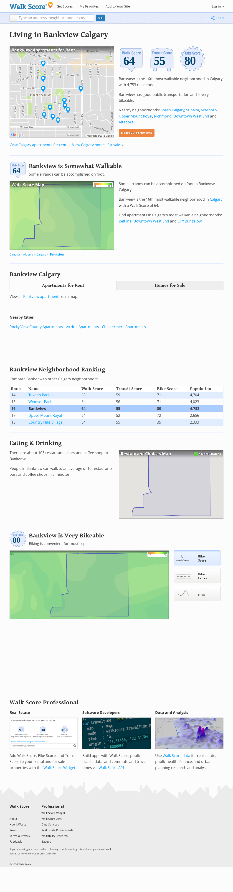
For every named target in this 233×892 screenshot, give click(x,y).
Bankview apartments (41, 296)
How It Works (18, 824)
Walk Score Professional (44, 702)
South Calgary (172, 110)
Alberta (28, 254)
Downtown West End (191, 116)
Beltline (125, 221)
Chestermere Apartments (124, 327)
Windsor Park (40, 402)
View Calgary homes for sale (96, 145)
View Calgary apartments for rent (38, 145)
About (13, 818)
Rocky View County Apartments (36, 327)
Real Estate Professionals (57, 830)
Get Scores (65, 6)
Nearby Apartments (136, 133)
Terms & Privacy (20, 836)
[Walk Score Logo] (31, 5)
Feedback (16, 841)
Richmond (163, 116)
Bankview (57, 254)
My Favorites (89, 6)
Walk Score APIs (112, 768)
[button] (13, 18)
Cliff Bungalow (189, 221)
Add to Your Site (118, 6)
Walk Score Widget (59, 768)
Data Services (50, 824)
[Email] (26, 812)
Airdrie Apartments (82, 327)
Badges (46, 841)
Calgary (41, 254)
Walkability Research (54, 836)
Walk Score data (176, 756)
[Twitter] (12, 812)
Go (100, 18)
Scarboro (209, 110)
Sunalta (192, 110)
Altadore (126, 122)
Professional (52, 806)
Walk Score (19, 806)
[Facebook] (19, 812)
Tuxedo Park (39, 395)
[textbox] (55, 18)
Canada (15, 254)
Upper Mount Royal (135, 116)
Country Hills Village (45, 422)
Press (13, 830)
